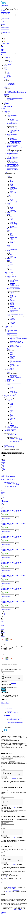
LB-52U (12, 425)
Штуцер (12, 304)
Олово (8, 245)
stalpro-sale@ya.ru (5, 703)
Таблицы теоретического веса (14, 91)
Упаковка (9, 76)
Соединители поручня (15, 346)
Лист (11, 180)
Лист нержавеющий (12, 123)
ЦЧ (10, 422)
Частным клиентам (11, 99)
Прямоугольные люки (15, 377)
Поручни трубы (14, 337)
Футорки (12, 302)
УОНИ (11, 415)
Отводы (12, 318)
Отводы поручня (14, 343)
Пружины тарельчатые (15, 361)
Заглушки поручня (14, 345)
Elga (11, 419)
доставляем (8, 891)
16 (3, 463)
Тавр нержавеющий (12, 168)
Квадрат (12, 226)
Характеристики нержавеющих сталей (16, 92)
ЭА (10, 421)
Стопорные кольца (14, 365)
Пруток (11, 243)
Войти (2, 50)
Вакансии (9, 61)
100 (4, 616)
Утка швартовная (14, 392)
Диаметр (3, 462)
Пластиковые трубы (12, 434)
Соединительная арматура (13, 288)
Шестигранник (13, 188)
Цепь (8, 331)
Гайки (11, 357)
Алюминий (9, 174)
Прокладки (12, 311)
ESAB (11, 404)
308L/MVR (12, 418)
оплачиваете (16, 890)
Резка (8, 72)
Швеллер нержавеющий (13, 165)
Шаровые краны (14, 280)
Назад (5, 58)
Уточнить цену (4, 514)
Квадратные (13, 122)
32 (3, 468)
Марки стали (7, 77)
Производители (11, 84)
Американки (13, 296)
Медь (8, 229)
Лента (11, 181)
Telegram (3, 705)
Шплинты (12, 366)
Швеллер (12, 189)
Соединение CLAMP (15, 308)
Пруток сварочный (11, 426)
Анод (11, 233)
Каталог (3, 10)
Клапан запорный (14, 287)
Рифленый (12, 131)
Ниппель (12, 306)
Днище (8, 381)
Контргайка (13, 325)
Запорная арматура (11, 276)
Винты (11, 354)
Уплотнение (13, 312)
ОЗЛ (11, 411)
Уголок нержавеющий (12, 145)
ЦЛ (10, 414)
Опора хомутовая (14, 310)
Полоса (11, 185)
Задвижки (12, 283)
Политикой (13, 683)
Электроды (9, 399)
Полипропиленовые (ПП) (16, 438)
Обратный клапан (14, 285)
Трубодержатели (14, 339)
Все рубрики (4, 488)
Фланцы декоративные (15, 341)
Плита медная (13, 237)
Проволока (12, 187)
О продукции (7, 85)
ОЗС (11, 412)
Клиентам (6, 94)
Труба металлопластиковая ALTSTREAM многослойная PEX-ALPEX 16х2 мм (11, 511)
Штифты (12, 364)
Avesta (11, 408)
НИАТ (11, 403)
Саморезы (12, 356)
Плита (11, 183)
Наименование (4, 501)
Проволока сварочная (12, 427)
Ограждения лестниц (12, 333)
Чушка (11, 264)
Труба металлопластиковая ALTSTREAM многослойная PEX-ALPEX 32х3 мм (11, 589)
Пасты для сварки (11, 429)
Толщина (3, 469)
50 (4, 615)
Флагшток (12, 391)
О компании (7, 57)
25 (4, 613)
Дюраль (9, 193)
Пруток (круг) (13, 192)
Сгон (11, 299)
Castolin (11, 410)
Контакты (6, 103)
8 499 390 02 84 (4, 702)
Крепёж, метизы (11, 348)
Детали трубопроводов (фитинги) (15, 314)
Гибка (8, 75)
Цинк (8, 265)
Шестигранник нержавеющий (14, 147)
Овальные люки (14, 376)
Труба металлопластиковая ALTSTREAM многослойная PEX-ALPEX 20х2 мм (11, 537)
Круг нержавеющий (12, 158)
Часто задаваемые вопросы (13, 719)
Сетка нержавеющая (12, 134)
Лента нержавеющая (12, 146)
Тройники (12, 322)
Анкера (11, 352)
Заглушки (12, 320)
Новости (9, 64)
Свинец (9, 258)
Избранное (3, 52)
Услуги (5, 68)
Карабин (9, 379)
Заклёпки (12, 358)
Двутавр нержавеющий (12, 166)
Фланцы (12, 292)
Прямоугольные (14, 120)
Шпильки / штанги (14, 362)
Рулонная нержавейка (12, 169)
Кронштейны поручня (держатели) (18, 338)
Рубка (8, 73)
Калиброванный (14, 151)
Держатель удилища (15, 394)
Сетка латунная (13, 227)
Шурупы (12, 368)
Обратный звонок (5, 32)
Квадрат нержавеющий (12, 153)
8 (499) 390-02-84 (5, 13)
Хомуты (12, 303)
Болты (11, 353)
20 (3, 465)
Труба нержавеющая (12, 115)
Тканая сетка (13, 138)
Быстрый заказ (11, 887)
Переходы (12, 319)
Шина (11, 191)
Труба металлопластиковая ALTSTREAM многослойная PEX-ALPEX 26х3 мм (11, 563)
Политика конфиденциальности (15, 722)
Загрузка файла (4, 762)
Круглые (12, 119)
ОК (10, 416)
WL (10, 407)
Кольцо (11, 295)
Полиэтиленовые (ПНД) (16, 439)
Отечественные (10, 83)
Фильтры (12, 323)
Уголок (11, 184)
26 (3, 466)
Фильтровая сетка (14, 142)
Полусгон (12, 300)
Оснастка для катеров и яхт (14, 383)
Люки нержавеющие (12, 371)
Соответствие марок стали (13, 90)
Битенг (11, 387)
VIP (8, 100)
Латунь (8, 212)
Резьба (11, 307)
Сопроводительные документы (14, 98)
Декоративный (13, 128)
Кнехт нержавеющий (15, 389)
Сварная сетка (13, 139)
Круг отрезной (10, 380)
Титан (8, 250)
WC (10, 406)
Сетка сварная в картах (15, 141)
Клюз (11, 388)
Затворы (12, 284)
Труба (11, 178)
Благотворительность (12, 62)
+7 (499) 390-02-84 (13, 888)
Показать (3, 460)
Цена (2, 503)
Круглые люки (13, 375)
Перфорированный (14, 130)
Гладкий (12, 127)
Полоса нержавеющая (12, 164)
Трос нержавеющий (12, 330)
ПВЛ (11, 133)
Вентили (12, 281)
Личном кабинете (5, 877)
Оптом (5, 67)
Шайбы (11, 360)
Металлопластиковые (15, 441)
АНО (11, 423)
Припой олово (13, 249)
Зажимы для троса (11, 369)
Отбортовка (13, 293)
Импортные (10, 81)
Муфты (11, 297)
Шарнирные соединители (16, 342)
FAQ (5, 102)
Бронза (8, 203)
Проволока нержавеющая (13, 143)
